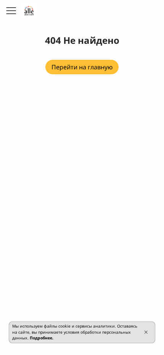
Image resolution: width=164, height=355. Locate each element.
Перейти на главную (82, 67)
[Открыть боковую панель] (11, 11)
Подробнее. (41, 338)
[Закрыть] (146, 332)
